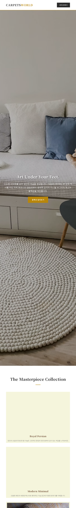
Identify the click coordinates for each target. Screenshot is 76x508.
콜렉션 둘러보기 (38, 199)
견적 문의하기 (63, 5)
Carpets (19, 5)
